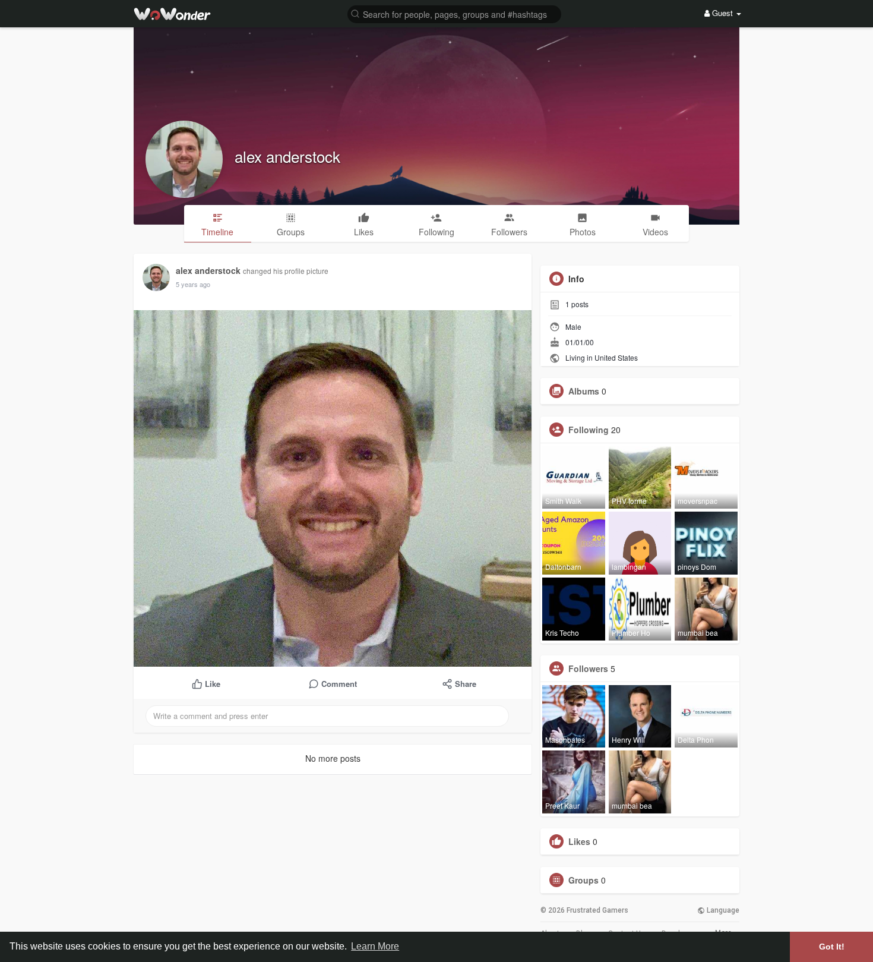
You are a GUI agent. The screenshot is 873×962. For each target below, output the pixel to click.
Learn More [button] (375, 946)
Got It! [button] (831, 946)
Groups (583, 880)
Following (588, 429)
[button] (454, 13)
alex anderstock (287, 156)
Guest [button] (722, 12)
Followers (588, 668)
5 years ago (193, 284)
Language (722, 910)
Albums (583, 391)
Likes (579, 841)
